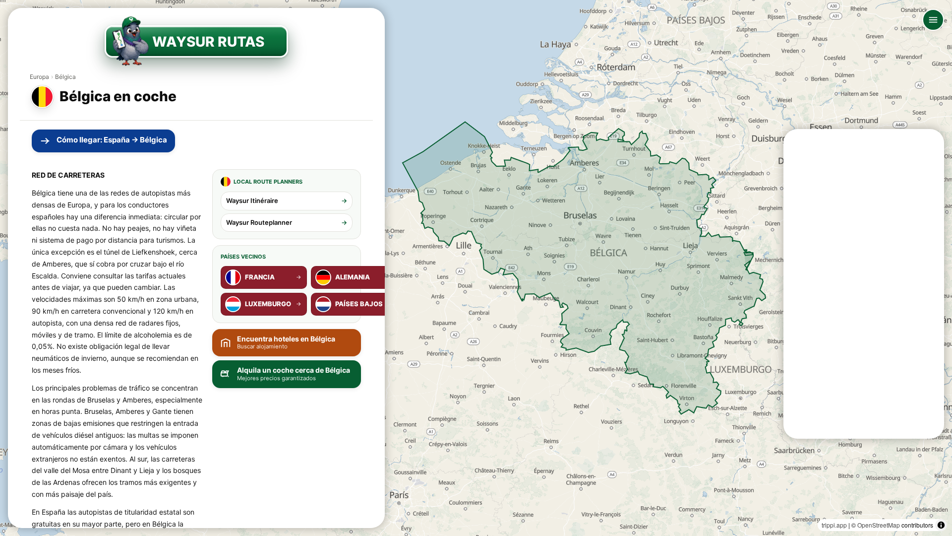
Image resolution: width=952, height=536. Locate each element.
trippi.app (834, 525)
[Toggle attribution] (941, 525)
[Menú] (933, 20)
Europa (39, 76)
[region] (476, 268)
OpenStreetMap (878, 525)
